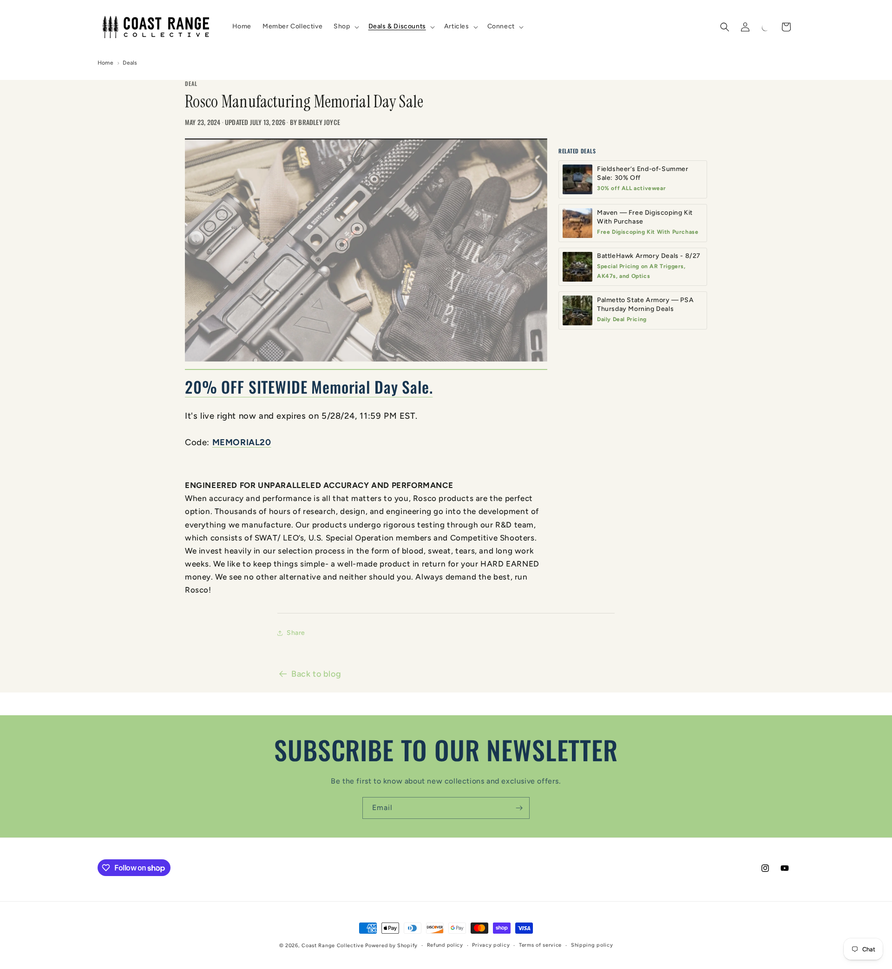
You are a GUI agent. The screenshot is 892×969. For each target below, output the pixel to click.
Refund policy (445, 945)
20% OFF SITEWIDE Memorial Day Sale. (309, 386)
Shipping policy (592, 945)
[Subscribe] (519, 808)
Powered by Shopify (391, 946)
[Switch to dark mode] (765, 27)
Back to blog (316, 674)
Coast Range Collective (332, 946)
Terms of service (540, 945)
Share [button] (296, 633)
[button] (345, 26)
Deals (130, 62)
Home (105, 62)
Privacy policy (491, 945)
